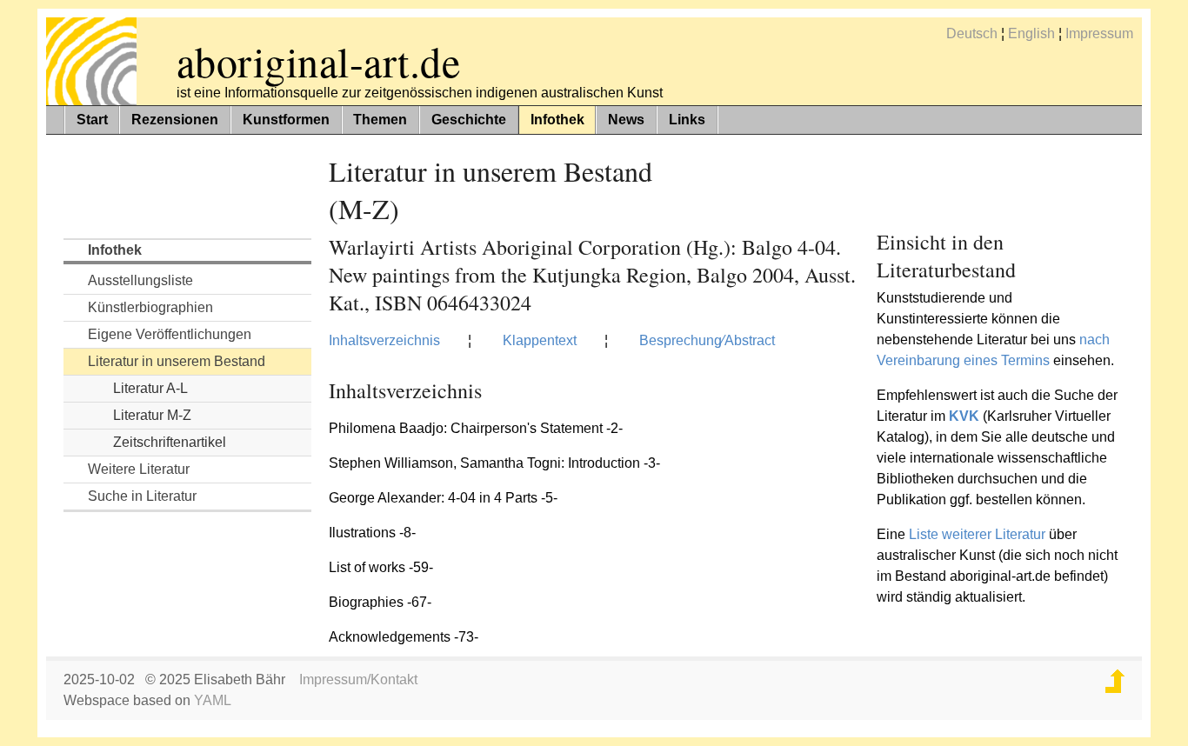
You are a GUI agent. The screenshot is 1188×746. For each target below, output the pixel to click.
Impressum (1099, 33)
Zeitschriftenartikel (169, 442)
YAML (212, 700)
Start (92, 119)
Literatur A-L (150, 388)
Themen (380, 119)
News (626, 119)
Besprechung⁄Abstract (707, 340)
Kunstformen (286, 119)
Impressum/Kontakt (358, 679)
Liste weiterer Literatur (977, 534)
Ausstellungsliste (140, 280)
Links (687, 119)
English (1031, 33)
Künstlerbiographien (150, 307)
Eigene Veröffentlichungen (169, 334)
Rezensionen (174, 119)
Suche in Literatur (142, 496)
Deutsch (972, 33)
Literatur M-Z (152, 415)
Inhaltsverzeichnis (384, 340)
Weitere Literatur (139, 469)
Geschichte (468, 119)
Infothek (557, 119)
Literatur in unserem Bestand (176, 361)
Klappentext (540, 340)
